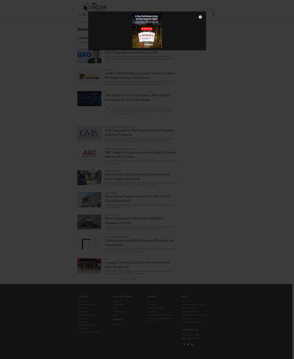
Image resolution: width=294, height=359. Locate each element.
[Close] (200, 17)
